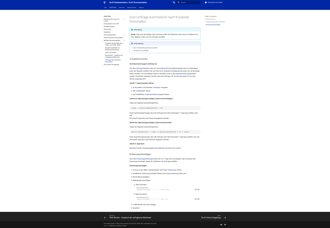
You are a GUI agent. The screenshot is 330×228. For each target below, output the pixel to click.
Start (105, 7)
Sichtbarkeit (163, 68)
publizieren (161, 148)
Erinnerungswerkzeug (144, 159)
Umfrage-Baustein (142, 68)
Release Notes (131, 7)
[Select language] (174, 2)
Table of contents (211, 16)
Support (141, 7)
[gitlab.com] (221, 224)
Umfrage (156, 87)
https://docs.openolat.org (123, 223)
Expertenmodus (181, 74)
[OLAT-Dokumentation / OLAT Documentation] (105, 2)
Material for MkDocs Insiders (118, 225)
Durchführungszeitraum (145, 48)
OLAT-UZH (112, 7)
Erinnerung (172, 170)
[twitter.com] (225, 224)
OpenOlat (122, 7)
